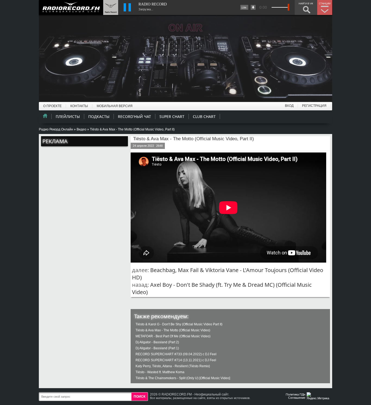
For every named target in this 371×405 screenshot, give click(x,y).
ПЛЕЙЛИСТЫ (68, 116)
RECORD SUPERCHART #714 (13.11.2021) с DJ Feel (176, 360)
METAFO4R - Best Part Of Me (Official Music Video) (173, 336)
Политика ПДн (295, 394)
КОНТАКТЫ (79, 106)
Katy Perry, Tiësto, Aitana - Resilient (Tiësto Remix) (173, 366)
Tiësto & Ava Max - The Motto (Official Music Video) (173, 330)
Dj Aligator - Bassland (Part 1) (157, 348)
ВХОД (289, 106)
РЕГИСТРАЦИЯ (314, 106)
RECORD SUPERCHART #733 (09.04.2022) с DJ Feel (176, 354)
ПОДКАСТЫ (98, 116)
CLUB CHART (204, 116)
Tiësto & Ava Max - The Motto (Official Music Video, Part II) (193, 138)
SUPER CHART (171, 116)
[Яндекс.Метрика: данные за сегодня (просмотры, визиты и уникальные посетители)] (319, 396)
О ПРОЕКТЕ (52, 106)
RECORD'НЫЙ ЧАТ (134, 116)
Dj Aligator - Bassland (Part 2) (157, 342)
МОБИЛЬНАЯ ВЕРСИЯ (115, 106)
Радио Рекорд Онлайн (56, 129)
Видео (81, 129)
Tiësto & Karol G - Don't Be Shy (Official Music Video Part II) (179, 324)
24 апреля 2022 (143, 145)
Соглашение (296, 397)
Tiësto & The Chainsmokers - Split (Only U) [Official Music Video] (183, 378)
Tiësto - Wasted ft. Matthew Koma (160, 372)
